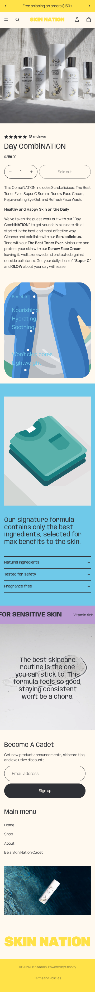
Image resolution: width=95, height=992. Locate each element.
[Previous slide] (6, 6)
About (9, 843)
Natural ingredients (21, 562)
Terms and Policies (47, 978)
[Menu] (6, 20)
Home (9, 824)
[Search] (17, 20)
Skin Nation (38, 967)
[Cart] (88, 20)
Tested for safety (20, 574)
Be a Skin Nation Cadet (23, 852)
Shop (8, 834)
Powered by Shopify (62, 967)
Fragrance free (18, 586)
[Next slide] (89, 6)
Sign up (45, 790)
